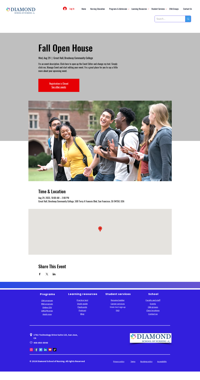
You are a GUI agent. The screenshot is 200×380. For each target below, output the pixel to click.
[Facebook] (36, 349)
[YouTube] (50, 349)
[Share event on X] (47, 274)
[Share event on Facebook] (39, 274)
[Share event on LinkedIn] (54, 274)
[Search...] (188, 19)
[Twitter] (40, 349)
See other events (59, 87)
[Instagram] (31, 349)
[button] (118, 8)
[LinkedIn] (45, 349)
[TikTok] (54, 349)
